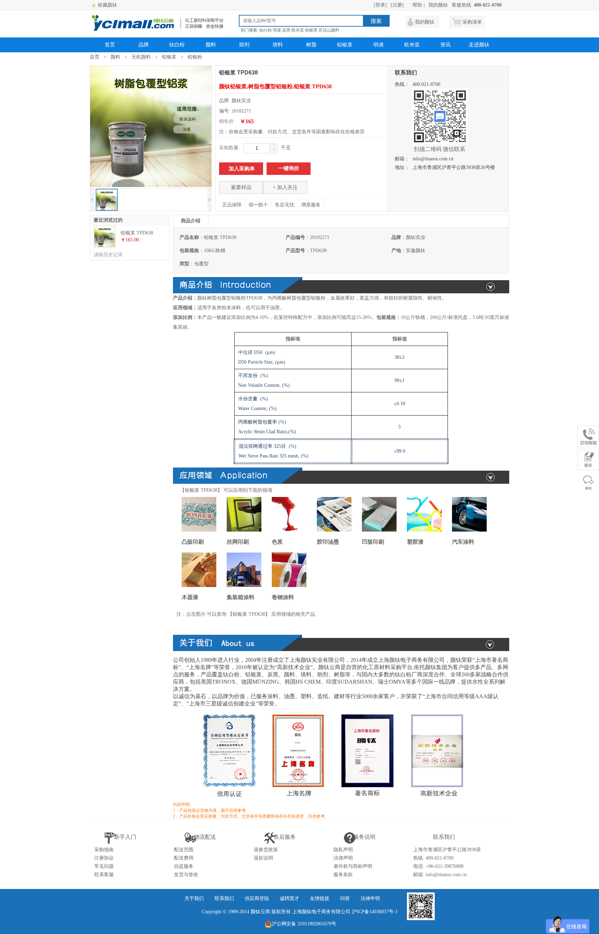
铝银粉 (195, 57)
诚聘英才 (289, 898)
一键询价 (288, 168)
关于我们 (194, 898)
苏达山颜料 (329, 30)
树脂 (311, 44)
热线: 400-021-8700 (433, 858)
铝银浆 (311, 30)
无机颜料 (141, 57)
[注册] (397, 5)
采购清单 (472, 22)
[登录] (380, 5)
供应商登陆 (257, 898)
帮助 (417, 5)
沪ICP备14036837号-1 (375, 911)
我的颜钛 (438, 5)
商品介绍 (190, 220)
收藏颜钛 (107, 5)
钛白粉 (265, 30)
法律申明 (370, 898)
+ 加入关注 (285, 187)
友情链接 (319, 898)
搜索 (376, 21)
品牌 (143, 44)
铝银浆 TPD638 (137, 232)
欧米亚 (298, 30)
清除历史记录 (108, 254)
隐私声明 (343, 849)
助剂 (244, 44)
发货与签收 (186, 874)
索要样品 (241, 187)
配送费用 (183, 858)
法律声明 (343, 858)
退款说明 (263, 858)
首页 (110, 44)
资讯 (445, 44)
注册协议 (104, 858)
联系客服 (104, 874)
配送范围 (183, 849)
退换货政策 (266, 849)
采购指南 (104, 849)
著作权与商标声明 (352, 866)
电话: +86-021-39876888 (438, 866)
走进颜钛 (479, 44)
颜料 (211, 44)
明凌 (277, 30)
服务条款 (343, 874)
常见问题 (104, 866)
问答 (345, 898)
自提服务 (183, 866)
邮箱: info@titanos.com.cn (440, 874)
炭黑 (286, 30)
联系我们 (224, 898)
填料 (277, 44)
